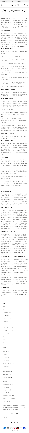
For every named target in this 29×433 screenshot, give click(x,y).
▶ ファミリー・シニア (8, 327)
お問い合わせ (6, 366)
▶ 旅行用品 (5, 321)
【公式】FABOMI (15, 430)
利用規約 (5, 339)
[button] (1, 4)
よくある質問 (6, 333)
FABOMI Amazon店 (7, 377)
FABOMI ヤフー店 (7, 374)
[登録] (24, 417)
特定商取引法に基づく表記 (9, 363)
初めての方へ (6, 351)
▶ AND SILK (6, 315)
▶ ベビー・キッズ (7, 318)
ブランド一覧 (6, 336)
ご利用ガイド (6, 354)
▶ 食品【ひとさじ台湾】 (8, 330)
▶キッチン (5, 324)
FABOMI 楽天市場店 (7, 371)
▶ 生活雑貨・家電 (7, 312)
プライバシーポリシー (8, 360)
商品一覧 (5, 309)
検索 (4, 306)
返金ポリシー (6, 342)
